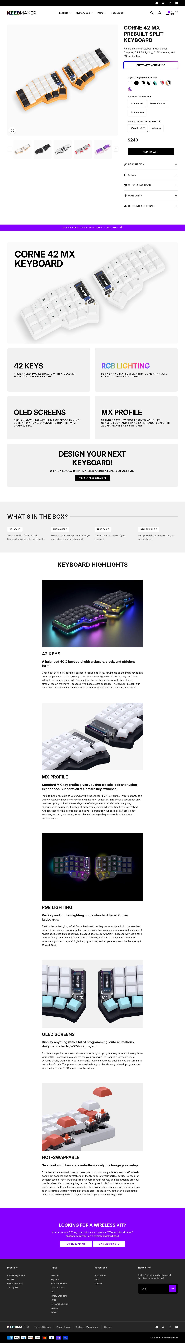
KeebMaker (160, 1337)
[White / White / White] (130, 83)
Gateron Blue (137, 112)
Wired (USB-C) (138, 128)
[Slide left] (9, 149)
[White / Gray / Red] (162, 83)
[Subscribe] (172, 1288)
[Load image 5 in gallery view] (63, 149)
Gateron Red (137, 103)
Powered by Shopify (171, 1337)
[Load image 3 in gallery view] (43, 149)
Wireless (156, 128)
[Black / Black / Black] (136, 83)
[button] (64, 13)
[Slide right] (115, 149)
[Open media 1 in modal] (62, 80)
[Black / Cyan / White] (155, 83)
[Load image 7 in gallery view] (83, 149)
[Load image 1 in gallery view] (22, 149)
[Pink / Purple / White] (130, 89)
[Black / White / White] (149, 83)
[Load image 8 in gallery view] (103, 149)
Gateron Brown (157, 103)
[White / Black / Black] (143, 83)
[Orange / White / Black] (168, 83)
